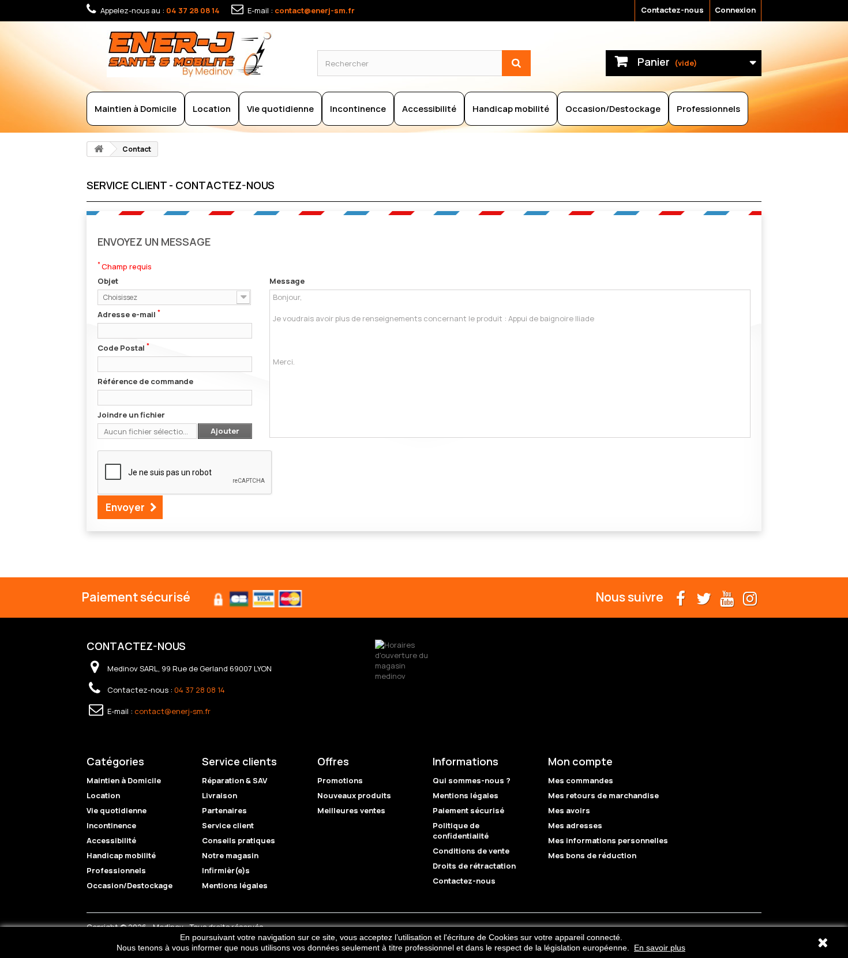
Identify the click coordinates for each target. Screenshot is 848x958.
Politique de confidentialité (461, 830)
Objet (107, 281)
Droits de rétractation (474, 866)
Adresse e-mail (128, 314)
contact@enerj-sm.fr (315, 10)
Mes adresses (575, 825)
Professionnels (708, 109)
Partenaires (224, 810)
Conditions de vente (471, 851)
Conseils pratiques (238, 840)
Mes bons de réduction (592, 855)
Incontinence (358, 109)
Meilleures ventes (351, 810)
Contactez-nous (672, 10)
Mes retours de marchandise (603, 795)
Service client (228, 825)
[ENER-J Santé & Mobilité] (203, 53)
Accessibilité (429, 109)
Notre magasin (230, 855)
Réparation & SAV (234, 780)
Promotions (340, 780)
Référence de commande (145, 381)
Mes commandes (580, 780)
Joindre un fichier (131, 415)
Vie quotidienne (280, 109)
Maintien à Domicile (136, 109)
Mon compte (580, 761)
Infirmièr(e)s (226, 870)
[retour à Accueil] (99, 149)
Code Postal (123, 348)
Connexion (735, 10)
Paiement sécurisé (468, 810)
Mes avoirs (569, 810)
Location (212, 109)
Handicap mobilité (510, 109)
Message (287, 281)
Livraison (219, 795)
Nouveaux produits (354, 795)
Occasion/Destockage (613, 109)
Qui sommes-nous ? (472, 780)
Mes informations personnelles (608, 840)
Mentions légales (235, 885)
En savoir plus (659, 947)
